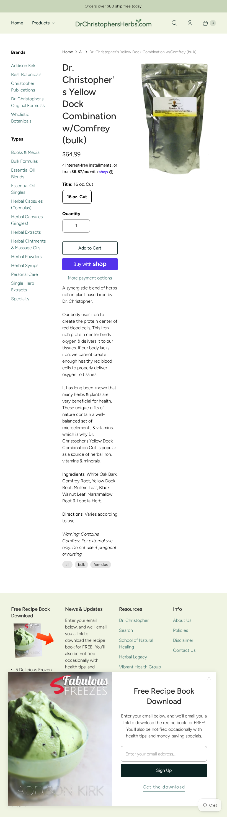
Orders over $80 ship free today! (114, 6)
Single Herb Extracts (22, 286)
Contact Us (184, 650)
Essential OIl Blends (23, 173)
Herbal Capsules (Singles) (27, 220)
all (67, 565)
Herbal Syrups (24, 265)
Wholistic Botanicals (21, 118)
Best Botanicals (26, 74)
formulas (101, 565)
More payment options (90, 278)
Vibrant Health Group (140, 667)
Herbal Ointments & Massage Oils (28, 244)
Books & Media (25, 152)
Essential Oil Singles (23, 189)
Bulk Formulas (24, 161)
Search (126, 630)
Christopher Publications (23, 87)
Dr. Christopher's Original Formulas (28, 102)
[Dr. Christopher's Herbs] (113, 23)
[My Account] (190, 23)
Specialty (20, 298)
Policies (180, 630)
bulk (81, 565)
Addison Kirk (23, 65)
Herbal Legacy (133, 657)
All (81, 52)
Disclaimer (183, 640)
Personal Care (24, 274)
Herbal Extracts (26, 232)
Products (41, 23)
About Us (182, 620)
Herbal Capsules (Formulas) (27, 204)
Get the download (164, 787)
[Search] (174, 23)
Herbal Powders (26, 256)
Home (17, 23)
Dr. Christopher (134, 620)
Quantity (71, 213)
